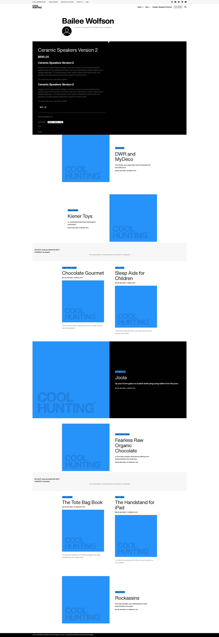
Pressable (90, 635)
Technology (84, 126)
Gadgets (59, 126)
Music (66, 126)
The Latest (178, 7)
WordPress (76, 635)
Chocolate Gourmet (83, 273)
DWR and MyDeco (125, 156)
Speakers (74, 126)
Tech (122, 148)
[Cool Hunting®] (37, 8)
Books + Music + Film (55, 122)
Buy (147, 7)
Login (87, 2)
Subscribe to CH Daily (67, 2)
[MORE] (76, 132)
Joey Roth (56, 79)
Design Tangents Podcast (162, 7)
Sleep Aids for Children (130, 275)
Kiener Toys (80, 216)
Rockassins (127, 598)
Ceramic (51, 126)
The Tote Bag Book (82, 502)
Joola (121, 377)
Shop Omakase (53, 2)
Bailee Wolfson (120, 170)
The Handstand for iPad (134, 505)
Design (75, 210)
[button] (185, 7)
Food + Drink (71, 268)
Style (122, 592)
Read (139, 7)
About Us (79, 2)
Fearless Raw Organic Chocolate (129, 445)
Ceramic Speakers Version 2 (68, 50)
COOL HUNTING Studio (39, 2)
